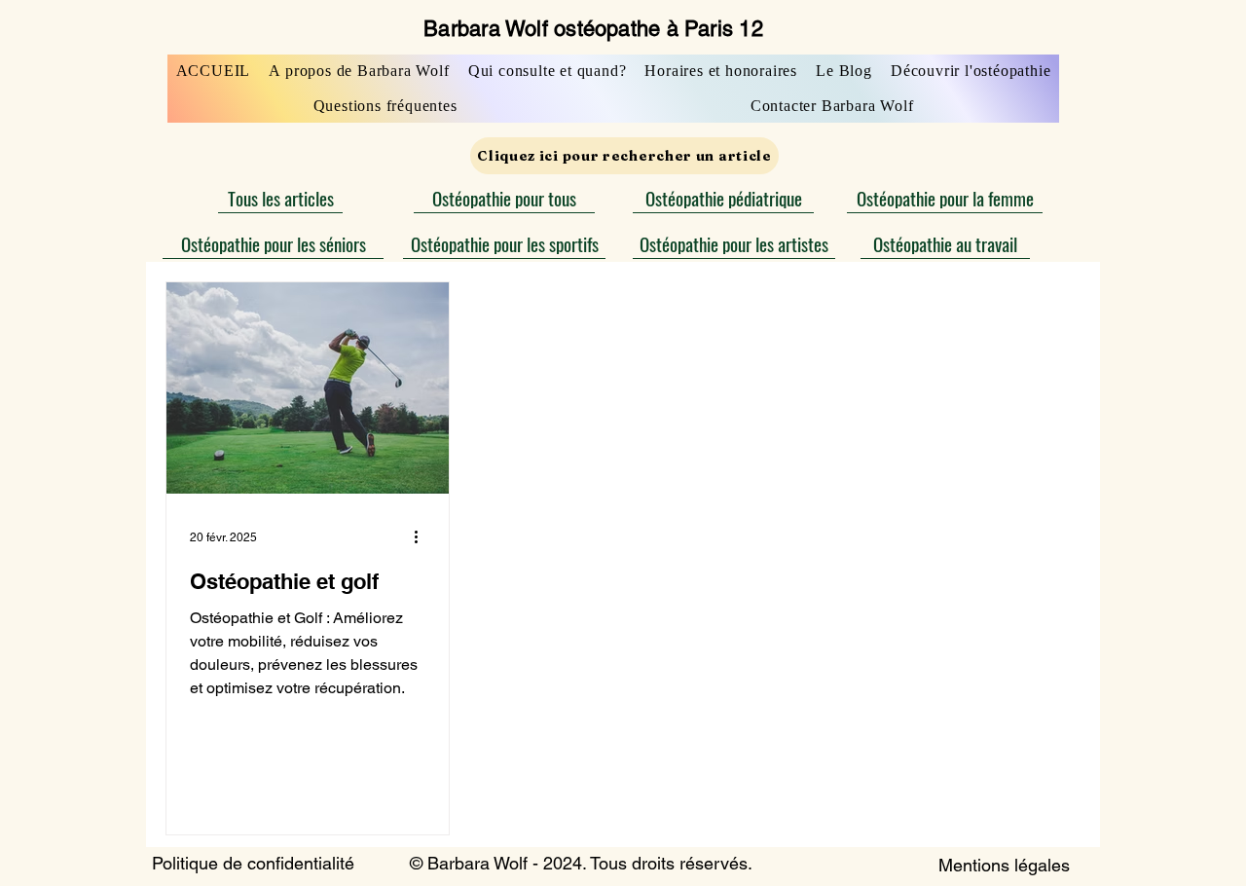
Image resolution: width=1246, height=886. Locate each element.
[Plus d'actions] (422, 537)
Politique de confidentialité (253, 863)
